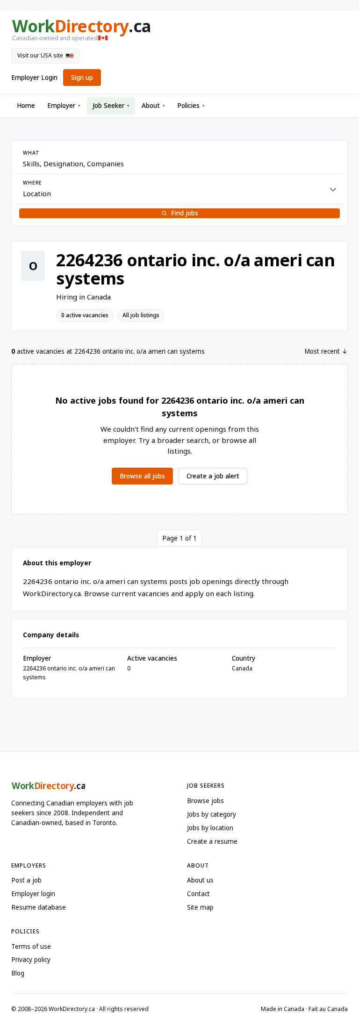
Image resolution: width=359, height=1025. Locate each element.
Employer (63, 105)
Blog (17, 973)
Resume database (38, 907)
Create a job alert (213, 476)
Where (32, 182)
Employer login (33, 894)
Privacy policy (30, 959)
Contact (198, 894)
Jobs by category (211, 814)
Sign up (82, 77)
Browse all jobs (142, 476)
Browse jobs (205, 801)
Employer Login (34, 77)
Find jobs (184, 213)
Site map (200, 907)
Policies (191, 105)
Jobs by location (210, 828)
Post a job (26, 880)
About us (200, 880)
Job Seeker (111, 105)
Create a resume (212, 841)
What (31, 152)
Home (26, 105)
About (153, 105)
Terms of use (31, 946)
